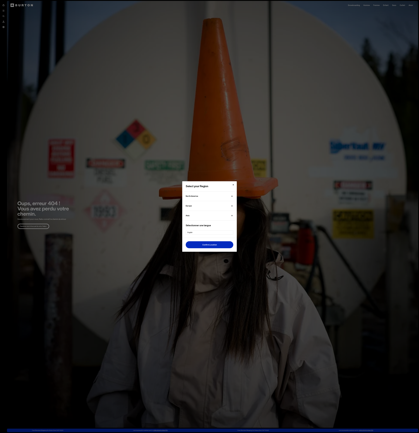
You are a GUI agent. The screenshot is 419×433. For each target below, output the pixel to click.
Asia (187, 215)
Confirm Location (209, 245)
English (189, 232)
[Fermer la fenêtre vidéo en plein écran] (233, 185)
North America (192, 196)
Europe (189, 206)
